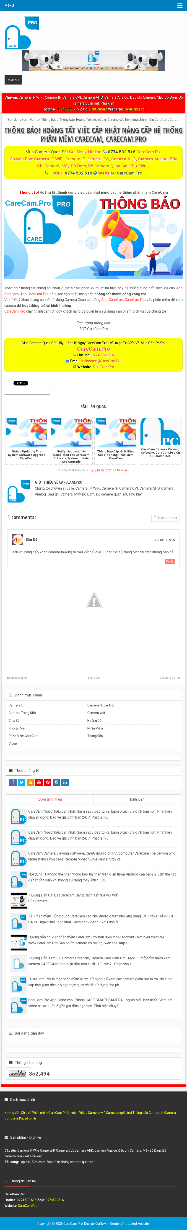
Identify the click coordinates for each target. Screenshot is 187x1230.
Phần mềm (95, 728)
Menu (9, 6)
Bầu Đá (31, 539)
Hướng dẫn (95, 720)
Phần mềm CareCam (24, 736)
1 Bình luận (122, 470)
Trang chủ (94, 677)
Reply (169, 561)
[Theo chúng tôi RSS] (30, 782)
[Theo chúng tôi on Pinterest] (47, 782)
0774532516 (55, 1200)
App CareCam (112, 300)
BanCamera (98, 109)
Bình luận (137, 799)
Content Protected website (129, 1223)
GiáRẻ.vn (101, 1223)
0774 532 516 (68, 109)
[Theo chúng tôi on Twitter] (21, 782)
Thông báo (95, 736)
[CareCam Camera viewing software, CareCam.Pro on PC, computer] (160, 431)
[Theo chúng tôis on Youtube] (39, 782)
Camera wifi (96, 713)
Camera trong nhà (22, 713)
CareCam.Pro (134, 109)
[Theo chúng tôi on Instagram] (56, 782)
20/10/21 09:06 (165, 540)
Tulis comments (165, 518)
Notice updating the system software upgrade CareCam (26, 455)
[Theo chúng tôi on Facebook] (13, 782)
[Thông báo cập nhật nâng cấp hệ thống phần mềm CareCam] (116, 432)
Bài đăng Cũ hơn (170, 677)
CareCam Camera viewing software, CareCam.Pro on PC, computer (160, 452)
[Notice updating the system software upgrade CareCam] (26, 432)
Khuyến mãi (17, 728)
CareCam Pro (38, 294)
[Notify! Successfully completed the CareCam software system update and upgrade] (71, 432)
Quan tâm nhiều (50, 799)
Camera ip (16, 705)
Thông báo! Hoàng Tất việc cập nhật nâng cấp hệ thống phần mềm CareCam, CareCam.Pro (93, 134)
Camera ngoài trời (100, 705)
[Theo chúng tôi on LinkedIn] (65, 782)
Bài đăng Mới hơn (17, 677)
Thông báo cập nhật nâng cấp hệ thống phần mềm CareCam (116, 455)
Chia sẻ (14, 720)
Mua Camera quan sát (47, 151)
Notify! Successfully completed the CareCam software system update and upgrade (71, 456)
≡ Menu (13, 80)
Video (13, 743)
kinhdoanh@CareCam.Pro (101, 361)
